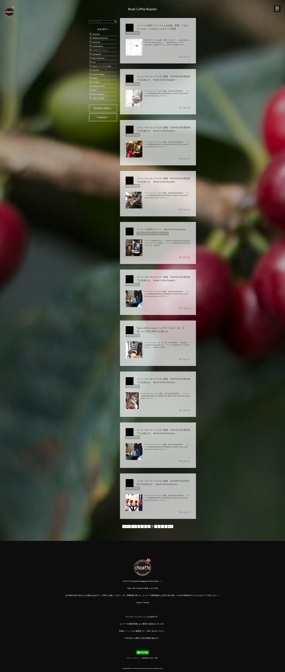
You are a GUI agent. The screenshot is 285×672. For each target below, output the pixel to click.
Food (93, 62)
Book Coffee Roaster (132, 33)
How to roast (96, 42)
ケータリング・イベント (100, 50)
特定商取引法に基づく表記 (150, 658)
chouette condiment (98, 74)
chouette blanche (97, 46)
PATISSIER (95, 82)
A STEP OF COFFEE (98, 98)
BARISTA (95, 78)
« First (134, 526)
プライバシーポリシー (133, 658)
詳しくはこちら (184, 57)
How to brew (96, 34)
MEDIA (94, 90)
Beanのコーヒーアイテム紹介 (101, 66)
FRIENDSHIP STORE (98, 86)
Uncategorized (96, 54)
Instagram (128, 631)
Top (278, 665)
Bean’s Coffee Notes (98, 58)
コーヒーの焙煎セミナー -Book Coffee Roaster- (161, 229)
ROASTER (95, 70)
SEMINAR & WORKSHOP (160, 233)
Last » (170, 526)
